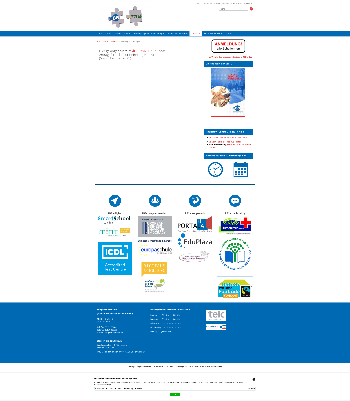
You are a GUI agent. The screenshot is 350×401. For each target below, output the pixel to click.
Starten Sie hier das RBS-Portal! (226, 141)
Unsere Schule (121, 33)
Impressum (248, 3)
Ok (175, 394)
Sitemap (216, 3)
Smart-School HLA (212, 33)
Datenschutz (236, 3)
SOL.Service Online (197, 367)
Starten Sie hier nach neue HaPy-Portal (229, 137)
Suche (229, 33)
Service (195, 33)
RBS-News (104, 33)
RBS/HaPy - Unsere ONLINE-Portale (225, 131)
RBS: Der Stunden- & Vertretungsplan (226, 155)
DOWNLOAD (145, 51)
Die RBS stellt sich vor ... (219, 63)
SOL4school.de (216, 367)
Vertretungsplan (204, 3)
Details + (251, 389)
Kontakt (225, 3)
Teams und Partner (177, 33)
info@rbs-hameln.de (113, 332)
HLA (98, 41)
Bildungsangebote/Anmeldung (148, 33)
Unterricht (114, 41)
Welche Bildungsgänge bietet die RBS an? (231, 57)
